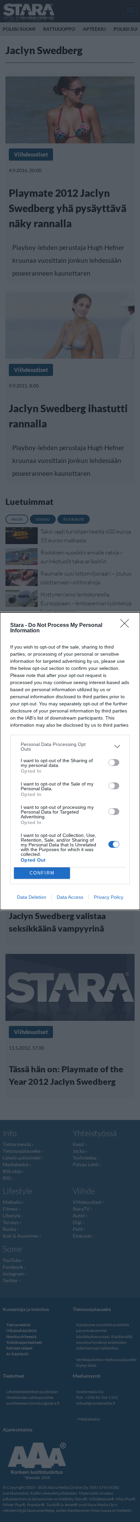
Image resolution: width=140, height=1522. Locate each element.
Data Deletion (31, 897)
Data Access (70, 897)
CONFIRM (42, 872)
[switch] (113, 762)
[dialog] (70, 761)
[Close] (126, 625)
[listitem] (70, 746)
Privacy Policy (108, 897)
